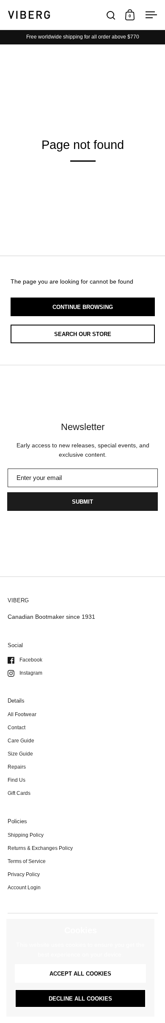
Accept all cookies (80, 974)
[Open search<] (111, 15)
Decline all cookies (80, 998)
